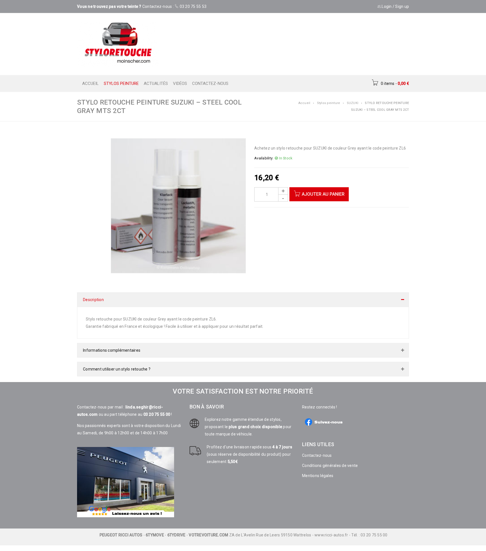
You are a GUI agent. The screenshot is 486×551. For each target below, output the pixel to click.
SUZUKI (353, 103)
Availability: (263, 158)
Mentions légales (317, 470)
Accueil (304, 103)
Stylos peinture (328, 103)
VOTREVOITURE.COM (208, 529)
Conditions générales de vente (330, 460)
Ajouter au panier (323, 194)
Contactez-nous (317, 450)
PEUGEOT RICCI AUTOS (121, 529)
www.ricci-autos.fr (331, 529)
